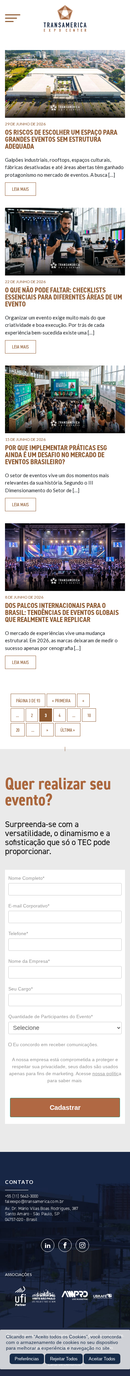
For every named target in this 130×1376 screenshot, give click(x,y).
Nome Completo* (26, 878)
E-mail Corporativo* (28, 905)
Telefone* (18, 933)
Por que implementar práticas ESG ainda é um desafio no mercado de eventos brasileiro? (56, 455)
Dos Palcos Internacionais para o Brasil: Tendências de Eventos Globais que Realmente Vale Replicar (62, 612)
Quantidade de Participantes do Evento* (50, 1016)
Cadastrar (65, 1107)
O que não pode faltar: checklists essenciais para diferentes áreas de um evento (63, 297)
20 (17, 730)
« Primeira (61, 701)
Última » (67, 730)
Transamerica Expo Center (65, 18)
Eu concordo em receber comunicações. (55, 1044)
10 (89, 715)
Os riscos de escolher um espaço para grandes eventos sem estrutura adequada (61, 139)
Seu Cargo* (20, 988)
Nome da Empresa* (29, 961)
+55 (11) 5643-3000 (21, 1196)
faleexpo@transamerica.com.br (34, 1201)
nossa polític (105, 1073)
